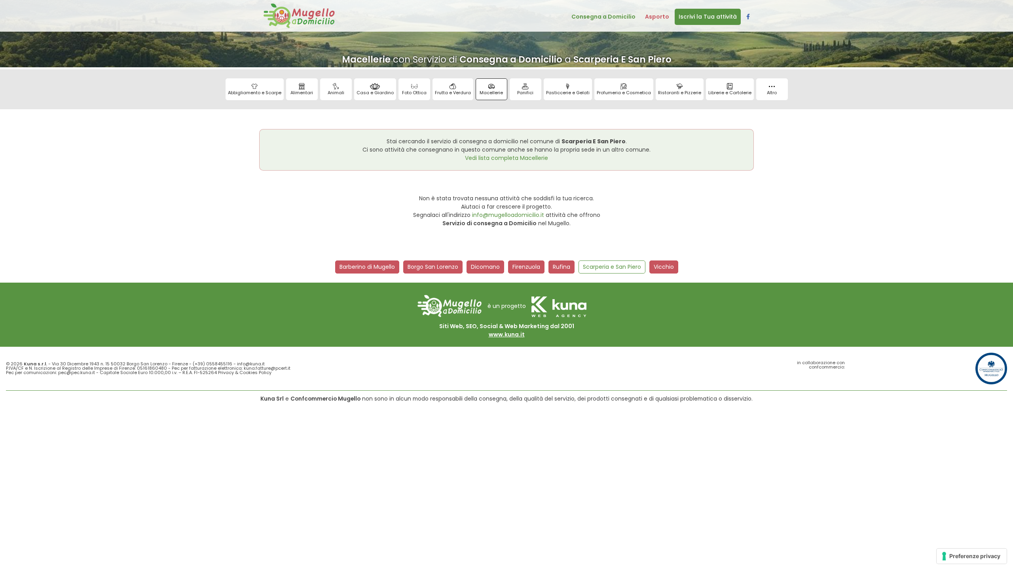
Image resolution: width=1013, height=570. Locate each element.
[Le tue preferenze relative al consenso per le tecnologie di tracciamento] (972, 556)
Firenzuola (526, 267)
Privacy (226, 372)
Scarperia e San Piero (612, 267)
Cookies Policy (255, 372)
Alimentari (301, 92)
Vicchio (664, 267)
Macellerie (491, 92)
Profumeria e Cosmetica (624, 92)
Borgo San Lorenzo (433, 267)
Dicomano (485, 267)
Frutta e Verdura (453, 92)
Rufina (561, 267)
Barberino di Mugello (367, 267)
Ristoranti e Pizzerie (679, 92)
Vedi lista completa (506, 158)
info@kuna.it (251, 364)
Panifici (525, 92)
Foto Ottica (414, 92)
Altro (772, 92)
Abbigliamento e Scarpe (254, 92)
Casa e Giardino (375, 92)
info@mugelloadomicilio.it (508, 215)
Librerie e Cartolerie (729, 92)
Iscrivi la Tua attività (708, 17)
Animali (336, 92)
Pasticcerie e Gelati (568, 92)
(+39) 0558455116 (212, 364)
